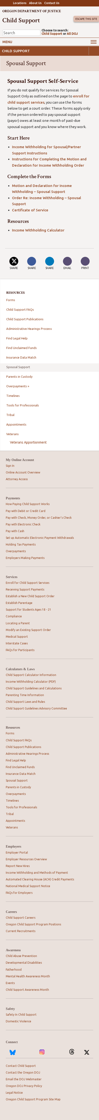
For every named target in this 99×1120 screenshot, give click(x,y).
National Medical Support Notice (28, 886)
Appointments (16, 424)
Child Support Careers (20, 917)
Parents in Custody (19, 376)
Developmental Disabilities (24, 962)
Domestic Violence (18, 1021)
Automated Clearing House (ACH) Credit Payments (40, 879)
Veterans (12, 434)
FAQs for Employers (19, 892)
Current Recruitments (20, 931)
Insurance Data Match (21, 357)
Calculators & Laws (20, 669)
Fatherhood (14, 969)
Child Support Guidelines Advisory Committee (36, 708)
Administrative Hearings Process (29, 328)
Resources (13, 727)
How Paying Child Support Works (28, 504)
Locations (19, 3)
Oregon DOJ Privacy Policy (24, 1085)
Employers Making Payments (25, 557)
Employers (13, 846)
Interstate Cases (17, 643)
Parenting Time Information (25, 695)
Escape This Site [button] (86, 18)
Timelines (13, 395)
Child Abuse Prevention (21, 955)
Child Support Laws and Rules (25, 701)
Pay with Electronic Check (23, 524)
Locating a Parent (18, 623)
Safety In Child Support (21, 1014)
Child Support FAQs (20, 309)
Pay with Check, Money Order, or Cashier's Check (39, 517)
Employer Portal (17, 852)
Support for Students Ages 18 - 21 (28, 609)
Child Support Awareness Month (27, 989)
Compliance (14, 616)
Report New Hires (18, 865)
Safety (10, 1009)
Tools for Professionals (22, 405)
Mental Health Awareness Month (28, 976)
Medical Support (17, 636)
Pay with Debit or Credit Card (25, 510)
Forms (10, 300)
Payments (13, 498)
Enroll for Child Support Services (27, 582)
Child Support (52, 33)
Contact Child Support (21, 1065)
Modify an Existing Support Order (28, 629)
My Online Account (20, 460)
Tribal (10, 414)
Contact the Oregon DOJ (23, 1072)
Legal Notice (14, 1092)
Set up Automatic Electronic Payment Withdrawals (40, 537)
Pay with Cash (15, 531)
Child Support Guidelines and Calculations (34, 688)
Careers (11, 912)
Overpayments (16, 551)
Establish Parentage (19, 602)
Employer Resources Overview (26, 859)
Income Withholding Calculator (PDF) (31, 681)
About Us (35, 3)
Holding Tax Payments (21, 544)
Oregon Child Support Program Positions (33, 924)
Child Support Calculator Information (31, 674)
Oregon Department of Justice (31, 11)
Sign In (10, 465)
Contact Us (51, 3)
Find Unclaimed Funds (21, 347)
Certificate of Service (30, 210)
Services (11, 577)
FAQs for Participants (20, 650)
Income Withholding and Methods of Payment (37, 872)
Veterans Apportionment (28, 442)
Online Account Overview (23, 472)
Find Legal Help (17, 338)
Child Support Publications (24, 319)
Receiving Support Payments (25, 589)
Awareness (13, 950)
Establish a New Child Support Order (30, 596)
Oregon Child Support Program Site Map (33, 1099)
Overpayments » (17, 386)
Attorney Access (17, 479)
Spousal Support (18, 367)
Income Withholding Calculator (38, 230)
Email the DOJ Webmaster (24, 1079)
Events (10, 983)
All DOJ (72, 33)
